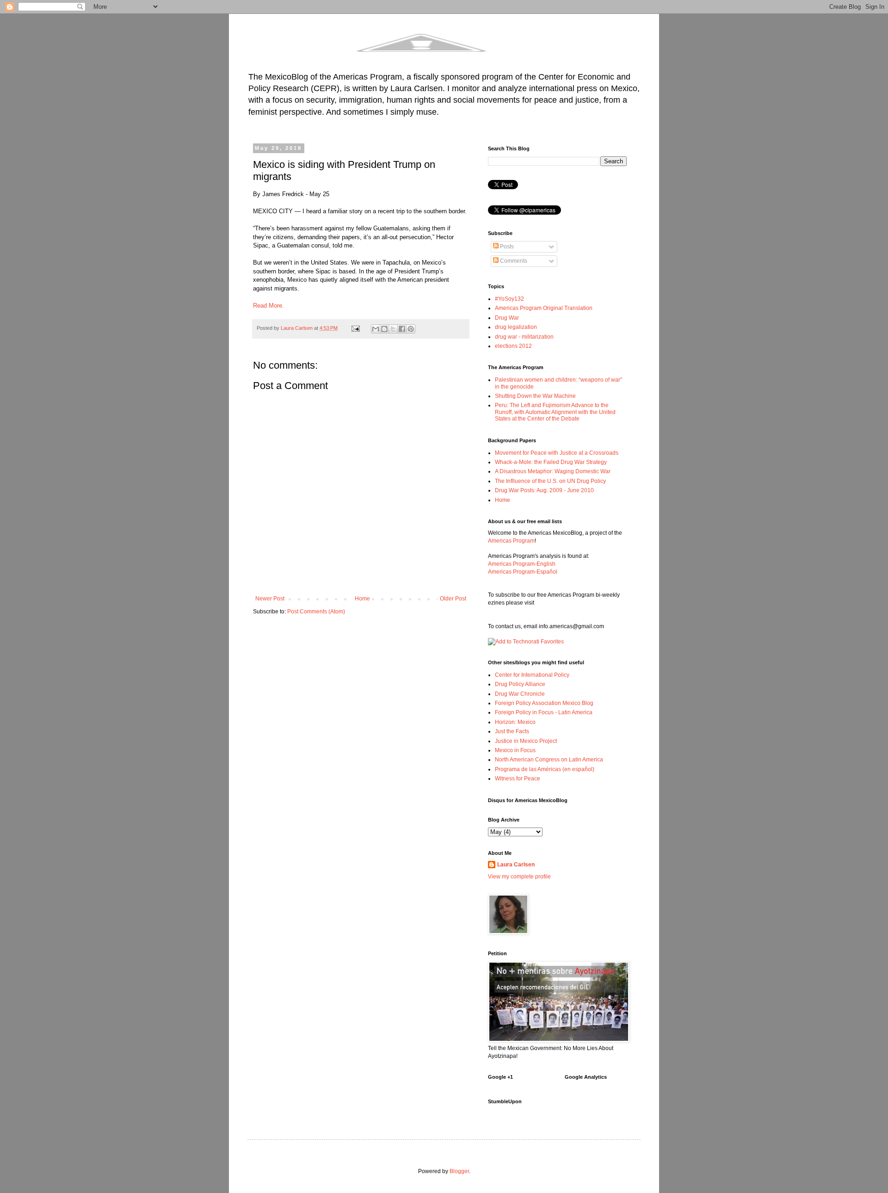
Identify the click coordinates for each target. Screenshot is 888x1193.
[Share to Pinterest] (410, 329)
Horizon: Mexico (515, 722)
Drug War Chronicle (520, 694)
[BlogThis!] (384, 329)
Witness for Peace (517, 778)
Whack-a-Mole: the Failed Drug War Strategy (551, 462)
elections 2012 (513, 346)
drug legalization (516, 327)
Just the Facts (512, 731)
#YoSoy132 (509, 299)
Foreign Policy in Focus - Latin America (543, 712)
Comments (513, 261)
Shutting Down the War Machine (535, 396)
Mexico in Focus (515, 750)
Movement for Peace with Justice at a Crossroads (556, 453)
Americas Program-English (521, 564)
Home (362, 598)
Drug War (507, 318)
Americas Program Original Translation (543, 308)
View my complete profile (519, 876)
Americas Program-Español (522, 572)
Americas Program (511, 541)
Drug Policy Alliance (520, 684)
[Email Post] (355, 328)
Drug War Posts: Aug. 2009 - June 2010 (544, 490)
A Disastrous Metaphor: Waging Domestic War (552, 471)
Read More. (269, 305)
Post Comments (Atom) (316, 611)
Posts (506, 246)
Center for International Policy (532, 675)
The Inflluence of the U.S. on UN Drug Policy (550, 481)
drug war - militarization (524, 337)
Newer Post (269, 598)
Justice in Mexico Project (526, 741)
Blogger (459, 1171)
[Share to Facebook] (402, 329)
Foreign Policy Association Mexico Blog (544, 703)
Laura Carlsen (516, 864)
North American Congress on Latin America (549, 759)
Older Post (453, 598)
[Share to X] (393, 329)
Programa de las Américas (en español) (544, 769)
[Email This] (375, 329)
